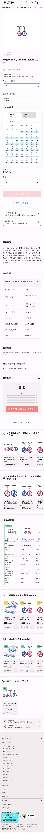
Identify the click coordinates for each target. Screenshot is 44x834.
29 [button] (17, 153)
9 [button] (21, 134)
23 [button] (22, 147)
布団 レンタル (7, 760)
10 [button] (27, 134)
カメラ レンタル (7, 763)
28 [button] (12, 153)
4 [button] (31, 128)
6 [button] (7, 134)
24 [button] (27, 147)
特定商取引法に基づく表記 (9, 829)
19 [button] (37, 141)
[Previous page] (34, 122)
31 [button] (12, 128)
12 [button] (37, 134)
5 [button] (36, 128)
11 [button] (32, 134)
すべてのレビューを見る (22, 422)
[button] (36, 2)
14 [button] (12, 141)
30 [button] (7, 128)
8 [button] (26, 159)
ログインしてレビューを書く (22, 409)
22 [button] (17, 147)
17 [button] (27, 141)
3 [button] (26, 128)
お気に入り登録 (22, 203)
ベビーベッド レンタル (9, 746)
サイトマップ (21, 829)
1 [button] (26, 153)
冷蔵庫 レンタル (7, 777)
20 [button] (7, 147)
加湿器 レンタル (7, 757)
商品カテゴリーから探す (26, 7)
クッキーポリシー (20, 826)
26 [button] (37, 147)
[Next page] (38, 122)
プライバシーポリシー (8, 826)
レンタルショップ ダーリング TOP (10, 7)
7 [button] (12, 134)
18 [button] (32, 141)
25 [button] (32, 147)
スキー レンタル (7, 769)
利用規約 (29, 826)
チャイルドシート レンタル (10, 754)
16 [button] (22, 141)
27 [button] (7, 153)
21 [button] (12, 147)
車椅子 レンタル (7, 751)
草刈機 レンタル (7, 774)
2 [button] (21, 128)
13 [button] (7, 141)
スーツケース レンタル (9, 749)
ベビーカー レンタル (8, 766)
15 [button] (17, 141)
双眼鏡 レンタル (7, 780)
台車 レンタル (7, 771)
